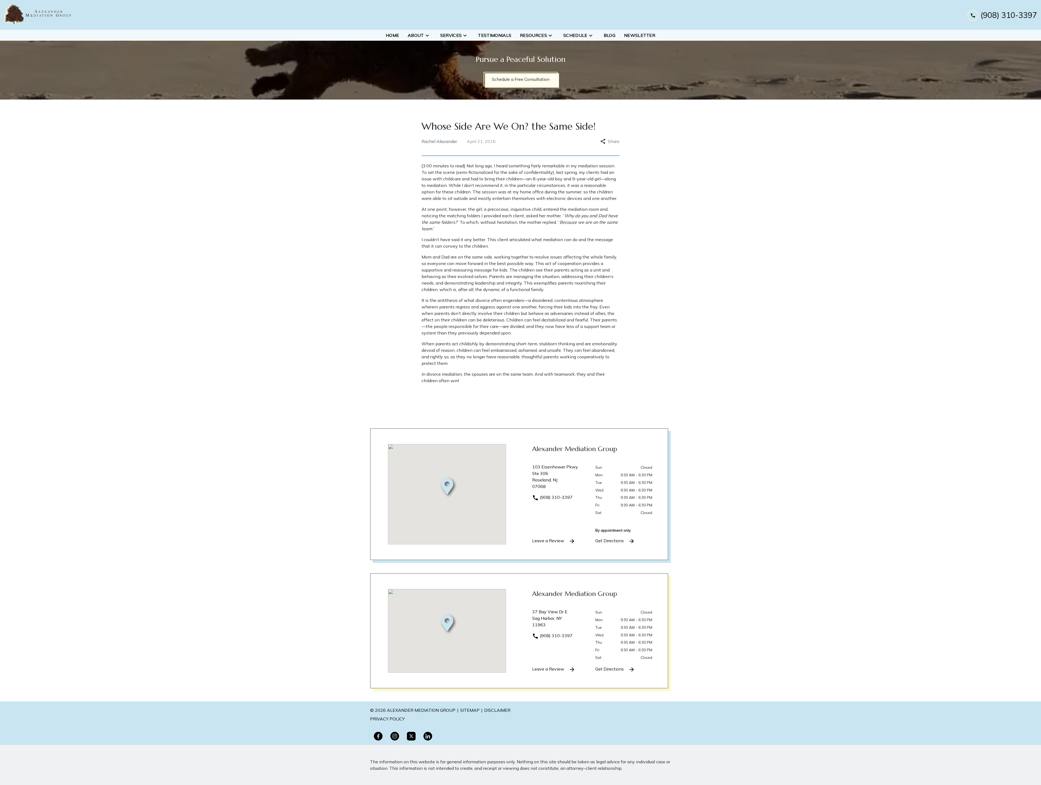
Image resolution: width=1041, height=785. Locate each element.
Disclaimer (497, 710)
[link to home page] (38, 14)
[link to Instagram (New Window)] (394, 736)
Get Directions (610, 540)
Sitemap (470, 710)
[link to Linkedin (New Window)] (427, 736)
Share (613, 141)
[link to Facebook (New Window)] (378, 736)
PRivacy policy (387, 719)
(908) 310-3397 (556, 497)
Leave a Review (548, 540)
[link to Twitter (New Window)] (411, 736)
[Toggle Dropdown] (429, 35)
